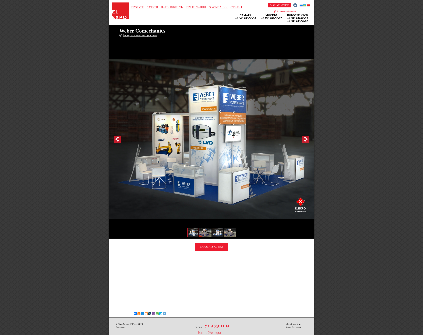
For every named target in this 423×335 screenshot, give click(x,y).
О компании (218, 7)
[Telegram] (164, 313)
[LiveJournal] (149, 313)
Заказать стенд (211, 246)
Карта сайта (120, 327)
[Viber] (153, 313)
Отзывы (236, 7)
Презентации (196, 7)
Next (305, 139)
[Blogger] (146, 313)
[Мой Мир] (142, 313)
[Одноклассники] (138, 313)
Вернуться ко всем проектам (140, 35)
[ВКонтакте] (135, 313)
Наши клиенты (172, 7)
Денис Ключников (293, 327)
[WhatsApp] (157, 313)
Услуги (152, 7)
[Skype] (160, 313)
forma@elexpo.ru (211, 332)
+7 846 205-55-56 (216, 327)
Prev (117, 139)
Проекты (137, 7)
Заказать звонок (279, 5)
